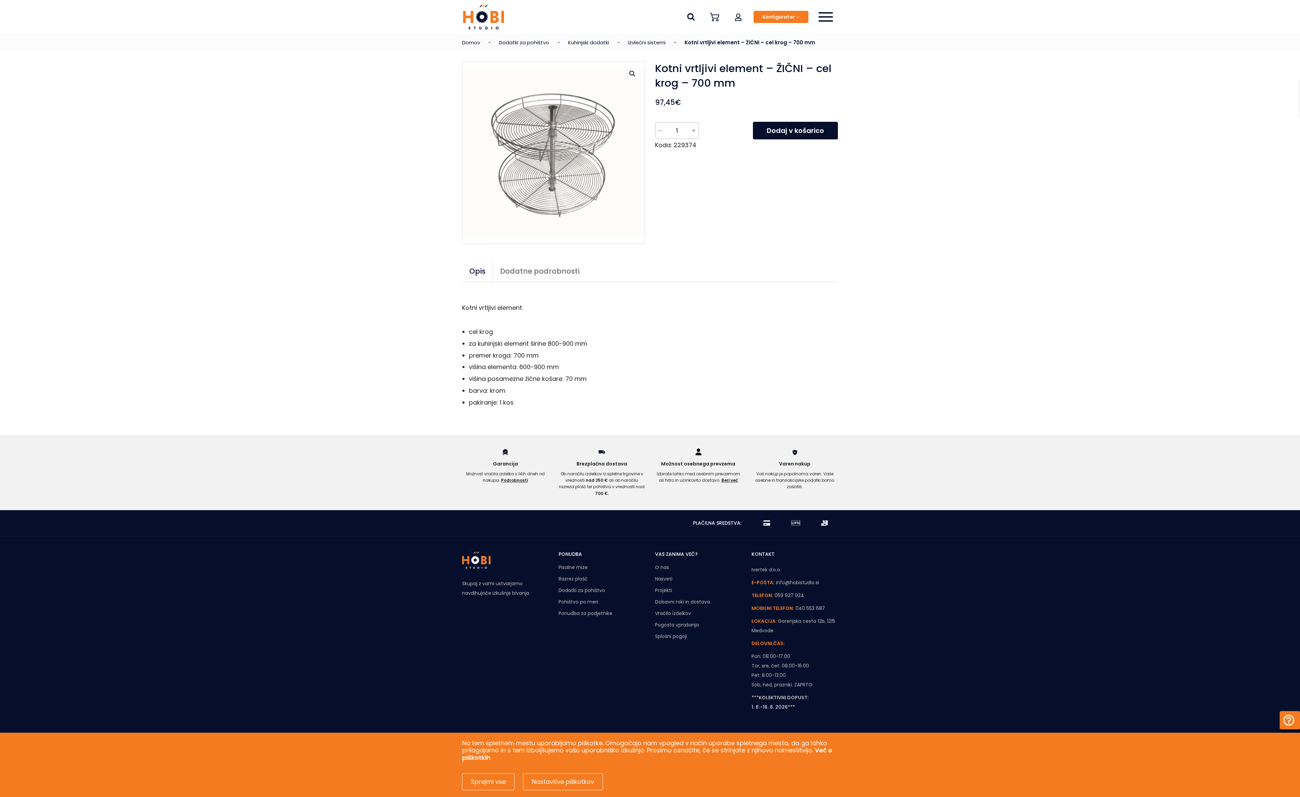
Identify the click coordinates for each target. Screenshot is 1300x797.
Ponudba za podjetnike (585, 613)
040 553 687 (810, 608)
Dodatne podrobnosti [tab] (540, 271)
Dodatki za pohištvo (524, 42)
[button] (738, 16)
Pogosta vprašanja (677, 624)
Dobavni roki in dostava (682, 601)
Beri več (729, 480)
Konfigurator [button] (778, 17)
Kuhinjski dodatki (588, 42)
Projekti (663, 590)
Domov (471, 42)
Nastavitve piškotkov (563, 781)
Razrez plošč (573, 578)
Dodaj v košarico (795, 130)
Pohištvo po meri (578, 601)
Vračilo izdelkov (673, 613)
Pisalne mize (573, 567)
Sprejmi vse (488, 781)
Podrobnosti (514, 480)
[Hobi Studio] (483, 17)
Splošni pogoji (671, 636)
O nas (662, 567)
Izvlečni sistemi (647, 42)
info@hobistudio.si (797, 582)
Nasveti (663, 578)
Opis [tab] (477, 271)
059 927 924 (789, 595)
